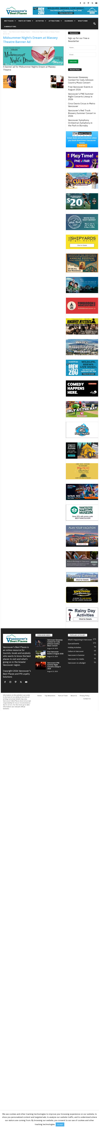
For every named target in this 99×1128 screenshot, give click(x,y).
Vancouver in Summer (76, 655)
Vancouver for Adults (76, 659)
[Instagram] (84, 3)
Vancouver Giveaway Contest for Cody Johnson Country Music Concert (80, 80)
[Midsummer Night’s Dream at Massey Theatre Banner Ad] (33, 55)
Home (5, 32)
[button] (94, 24)
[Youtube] (96, 3)
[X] (92, 3)
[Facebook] (80, 3)
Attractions (54, 21)
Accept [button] (60, 1124)
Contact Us (87, 699)
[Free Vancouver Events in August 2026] (40, 654)
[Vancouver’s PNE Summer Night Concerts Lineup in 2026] (40, 666)
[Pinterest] (88, 3)
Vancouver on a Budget (77, 663)
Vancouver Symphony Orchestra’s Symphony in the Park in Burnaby (80, 123)
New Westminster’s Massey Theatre (19, 32)
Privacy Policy (84, 696)
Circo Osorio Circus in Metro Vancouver (81, 105)
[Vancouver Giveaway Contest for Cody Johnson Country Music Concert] (40, 643)
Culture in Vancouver (76, 651)
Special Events (73, 644)
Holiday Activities (74, 647)
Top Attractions (50, 696)
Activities (40, 21)
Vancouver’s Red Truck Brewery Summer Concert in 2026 (82, 113)
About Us (74, 696)
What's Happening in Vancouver (80, 640)
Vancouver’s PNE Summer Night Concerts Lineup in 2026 (80, 97)
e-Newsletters (10, 26)
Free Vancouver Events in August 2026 (80, 88)
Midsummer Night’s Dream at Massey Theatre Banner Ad (30, 39)
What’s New (83, 21)
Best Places (9, 21)
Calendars (68, 21)
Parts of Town (24, 21)
